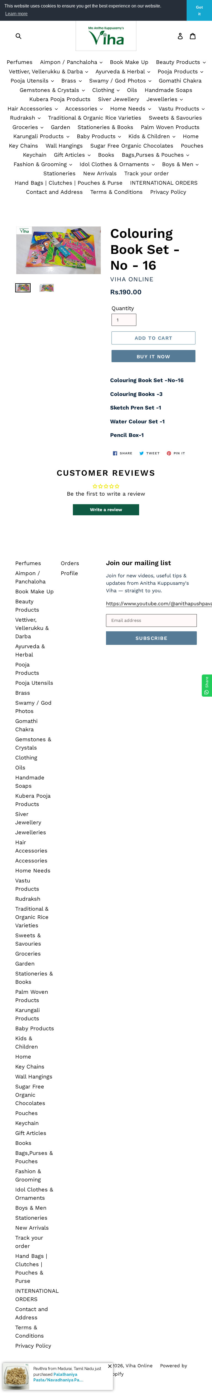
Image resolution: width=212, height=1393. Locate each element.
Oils (132, 90)
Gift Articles (70, 154)
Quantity (123, 308)
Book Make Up (129, 62)
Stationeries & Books (105, 127)
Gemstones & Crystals (50, 90)
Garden (60, 127)
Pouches (192, 145)
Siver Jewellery (118, 99)
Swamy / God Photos (118, 80)
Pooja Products (179, 71)
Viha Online (139, 1365)
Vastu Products (179, 108)
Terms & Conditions (116, 192)
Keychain (34, 154)
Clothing (104, 90)
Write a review (106, 509)
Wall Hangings (64, 145)
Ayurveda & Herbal (121, 71)
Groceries (26, 127)
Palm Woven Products (170, 127)
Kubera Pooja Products (60, 99)
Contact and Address (54, 192)
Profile (69, 573)
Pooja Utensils (30, 80)
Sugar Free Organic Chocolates (131, 145)
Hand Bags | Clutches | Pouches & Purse (69, 182)
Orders (70, 563)
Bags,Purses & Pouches (154, 154)
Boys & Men (178, 164)
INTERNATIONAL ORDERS (164, 182)
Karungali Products (39, 136)
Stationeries (59, 173)
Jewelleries (163, 99)
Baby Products (97, 136)
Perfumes (20, 62)
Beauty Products (179, 62)
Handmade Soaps (168, 90)
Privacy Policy (168, 192)
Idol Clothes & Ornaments (115, 164)
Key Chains (23, 145)
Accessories (82, 108)
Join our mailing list (138, 563)
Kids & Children (150, 136)
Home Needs (128, 108)
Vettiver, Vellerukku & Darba (47, 71)
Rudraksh (23, 117)
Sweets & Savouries (175, 117)
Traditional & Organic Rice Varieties (94, 117)
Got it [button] (199, 10)
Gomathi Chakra (180, 80)
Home (191, 136)
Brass (69, 80)
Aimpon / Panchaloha (69, 62)
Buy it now (153, 356)
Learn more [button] (16, 13)
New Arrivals (100, 173)
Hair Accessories (30, 108)
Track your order (146, 173)
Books (106, 154)
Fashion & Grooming (41, 164)
